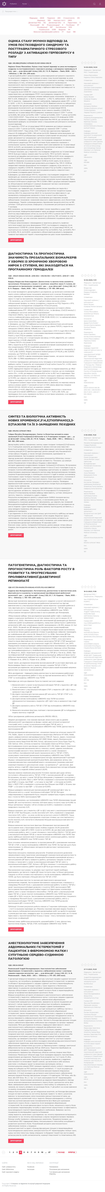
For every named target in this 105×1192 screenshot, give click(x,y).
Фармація (41, 20)
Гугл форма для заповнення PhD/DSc (59, 1173)
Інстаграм (30, 1169)
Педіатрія (51, 18)
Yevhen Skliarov (96, 306)
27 (49, 1152)
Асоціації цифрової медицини (39, 1183)
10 (42, 1152)
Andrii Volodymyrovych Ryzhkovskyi (91, 981)
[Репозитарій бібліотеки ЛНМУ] (4, 4)
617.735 (86, 680)
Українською (44, 29)
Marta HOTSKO (95, 648)
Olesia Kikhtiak (94, 336)
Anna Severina (96, 488)
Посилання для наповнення (59, 1169)
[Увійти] (100, 4)
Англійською (61, 27)
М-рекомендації (53, 25)
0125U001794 (98, 537)
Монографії (34, 25)
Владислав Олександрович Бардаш (90, 290)
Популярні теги (10, 11)
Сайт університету (9, 1166)
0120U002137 (88, 1074)
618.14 (86, 1079)
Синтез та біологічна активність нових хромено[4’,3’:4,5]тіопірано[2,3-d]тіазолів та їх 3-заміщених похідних (41, 420)
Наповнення (53, 1166)
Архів (24, 3)
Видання (62, 29)
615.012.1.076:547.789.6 (92, 542)
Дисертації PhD (35, 22)
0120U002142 (89, 382)
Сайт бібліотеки (8, 1169)
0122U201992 (88, 675)
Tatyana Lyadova (96, 112)
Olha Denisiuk (97, 636)
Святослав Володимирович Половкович (90, 463)
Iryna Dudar (93, 323)
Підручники (72, 22)
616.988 (86, 162)
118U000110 (88, 157)
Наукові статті (59, 20)
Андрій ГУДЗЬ (89, 611)
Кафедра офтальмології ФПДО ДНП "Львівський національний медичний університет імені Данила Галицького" (93, 657)
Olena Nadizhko (96, 77)
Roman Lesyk (94, 459)
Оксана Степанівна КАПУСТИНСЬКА (90, 124)
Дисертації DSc (55, 22)
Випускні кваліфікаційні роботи (46, 32)
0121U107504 (88, 537)
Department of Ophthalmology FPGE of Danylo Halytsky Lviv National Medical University (93, 666)
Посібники (70, 25)
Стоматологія (68, 18)
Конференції (42, 27)
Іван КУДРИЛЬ (89, 599)
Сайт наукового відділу (10, 1172)
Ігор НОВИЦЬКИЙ (90, 623)
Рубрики (13, 3)
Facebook (30, 1166)
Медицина (33, 18)
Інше (68, 32)
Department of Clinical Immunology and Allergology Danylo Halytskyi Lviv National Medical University (93, 148)
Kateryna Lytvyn (96, 108)
